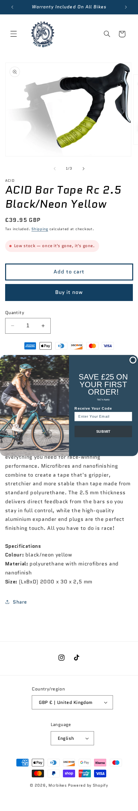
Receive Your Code (93, 408)
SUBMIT (103, 431)
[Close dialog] (133, 360)
